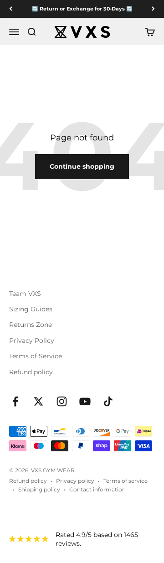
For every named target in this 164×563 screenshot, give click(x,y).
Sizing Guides (30, 309)
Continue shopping (82, 166)
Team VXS (25, 293)
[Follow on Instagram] (62, 401)
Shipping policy (39, 489)
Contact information (97, 489)
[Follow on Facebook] (15, 401)
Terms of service (125, 480)
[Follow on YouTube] (85, 401)
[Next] (153, 9)
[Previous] (10, 9)
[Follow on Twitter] (38, 401)
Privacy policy (75, 480)
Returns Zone (30, 324)
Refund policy (31, 372)
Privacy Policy (31, 340)
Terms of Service (35, 356)
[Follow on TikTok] (108, 401)
